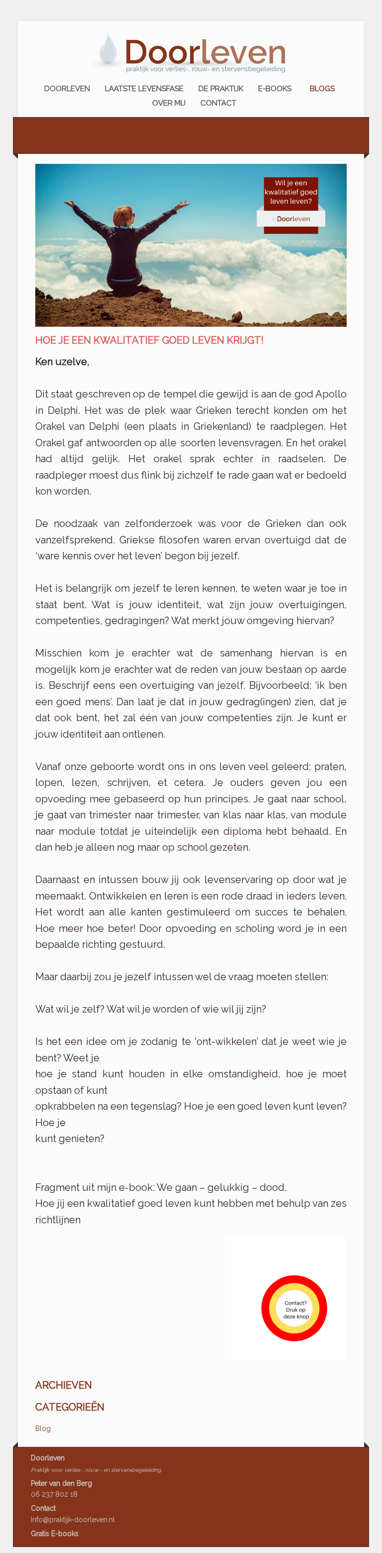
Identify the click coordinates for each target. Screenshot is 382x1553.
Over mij (169, 103)
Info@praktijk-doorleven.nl (73, 1520)
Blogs (322, 88)
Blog (43, 1428)
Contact (218, 103)
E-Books (274, 88)
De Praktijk (220, 88)
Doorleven (67, 88)
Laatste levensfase (144, 88)
